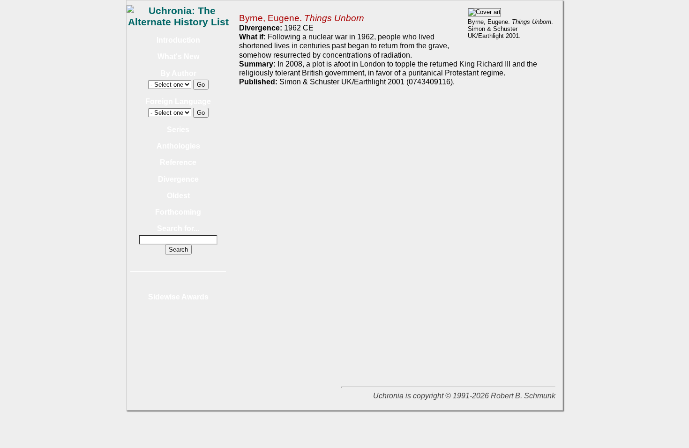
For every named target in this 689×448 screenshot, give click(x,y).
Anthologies (178, 146)
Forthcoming (178, 212)
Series (178, 130)
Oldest (178, 196)
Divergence (178, 179)
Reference (178, 162)
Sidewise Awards (178, 297)
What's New (178, 56)
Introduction (178, 40)
